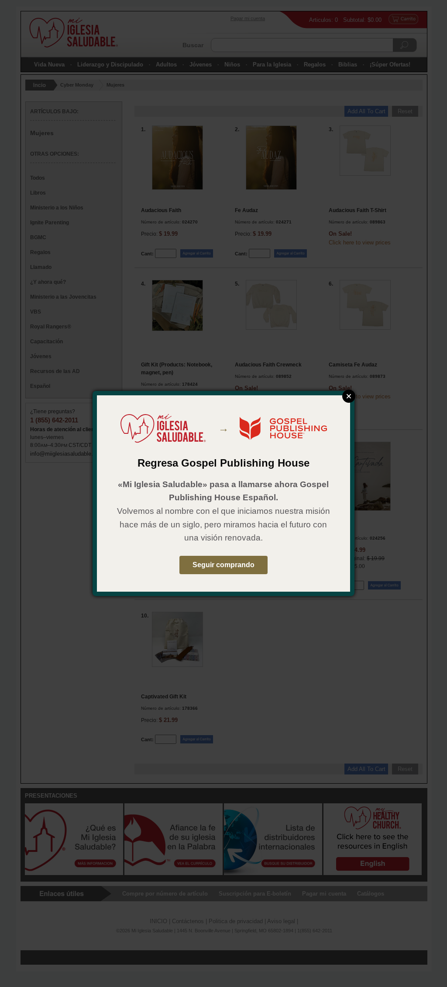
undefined (348, 396)
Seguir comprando (223, 564)
